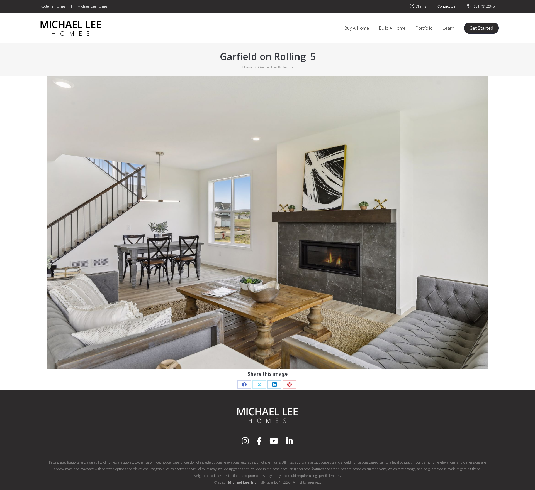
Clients (420, 6)
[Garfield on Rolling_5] (267, 222)
